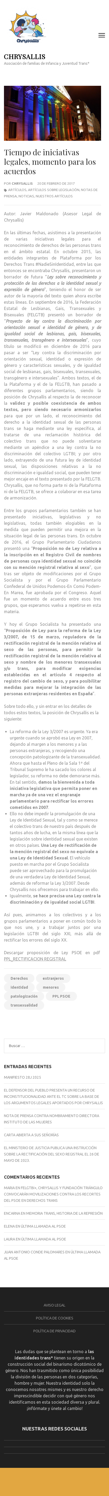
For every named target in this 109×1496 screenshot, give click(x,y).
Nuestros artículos (54, 196)
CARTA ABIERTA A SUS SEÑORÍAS (31, 1135)
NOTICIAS (26, 196)
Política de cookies (54, 1318)
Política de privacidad (54, 1331)
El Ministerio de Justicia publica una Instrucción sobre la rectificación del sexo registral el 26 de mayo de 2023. (51, 1154)
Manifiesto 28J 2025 (22, 1077)
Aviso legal (54, 1305)
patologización (24, 996)
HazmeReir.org (87, 1022)
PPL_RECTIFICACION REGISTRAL (35, 959)
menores (51, 987)
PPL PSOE (61, 996)
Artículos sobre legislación (53, 190)
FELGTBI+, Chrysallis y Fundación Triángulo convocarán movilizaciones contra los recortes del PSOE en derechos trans (53, 1194)
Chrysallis (22, 183)
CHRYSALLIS (25, 56)
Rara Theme (47, 1483)
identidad (19, 987)
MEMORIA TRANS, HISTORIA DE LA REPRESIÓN (64, 1213)
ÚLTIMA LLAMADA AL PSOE (43, 1226)
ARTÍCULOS (17, 190)
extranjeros (53, 978)
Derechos (19, 978)
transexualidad (24, 1005)
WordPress (94, 1483)
